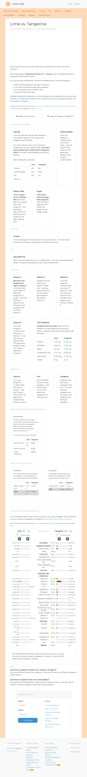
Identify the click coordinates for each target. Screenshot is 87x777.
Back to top (75, 752)
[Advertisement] (43, 49)
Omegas (21, 15)
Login (70, 4)
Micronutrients (9, 15)
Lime (32, 116)
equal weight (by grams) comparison (58, 519)
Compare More (44, 15)
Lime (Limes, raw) (40, 106)
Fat (50, 11)
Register (77, 4)
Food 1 (20, 701)
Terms (73, 747)
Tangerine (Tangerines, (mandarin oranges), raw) (62, 106)
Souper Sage (18, 4)
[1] (34, 76)
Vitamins (57, 11)
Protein (42, 11)
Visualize (31, 15)
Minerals (68, 11)
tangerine (55, 74)
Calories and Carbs (29, 11)
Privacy (78, 747)
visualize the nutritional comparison (24, 99)
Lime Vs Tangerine (52, 705)
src (35, 116)
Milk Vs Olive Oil (51, 709)
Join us (9, 748)
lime (44, 74)
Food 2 (20, 710)
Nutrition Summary (10, 11)
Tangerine (69, 116)
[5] (28, 430)
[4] (27, 430)
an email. (39, 108)
